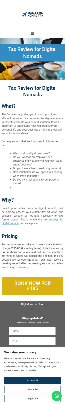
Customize (32, 389)
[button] (32, 33)
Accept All (32, 380)
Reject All (33, 398)
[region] (32, 376)
